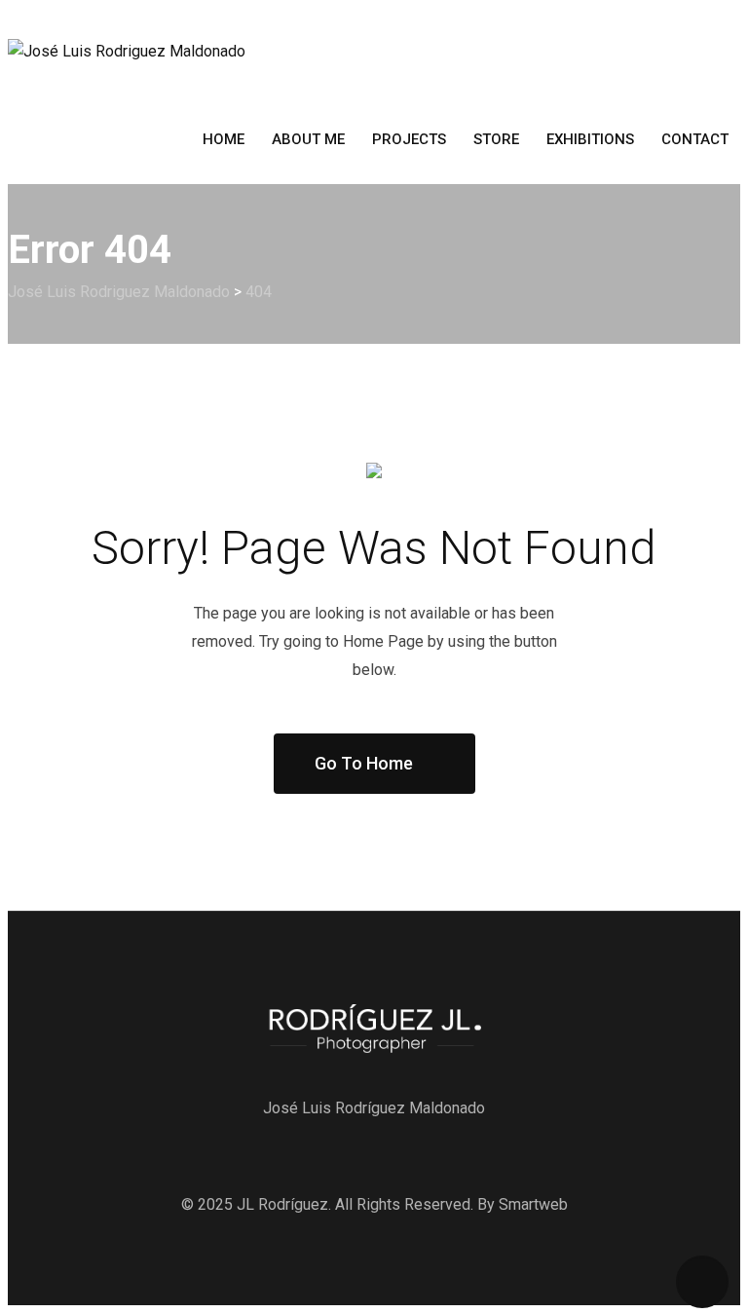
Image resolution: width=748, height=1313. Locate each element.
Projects (409, 139)
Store (496, 139)
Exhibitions (590, 139)
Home (223, 139)
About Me (308, 139)
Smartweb (533, 1204)
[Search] (717, 195)
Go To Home (364, 763)
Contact (695, 139)
